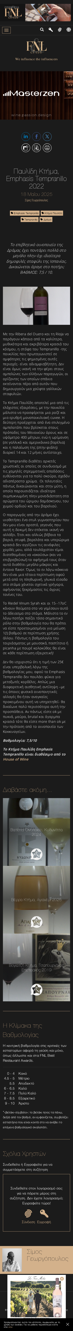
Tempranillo (31, 219)
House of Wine (15, 759)
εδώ (11, 1327)
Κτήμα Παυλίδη (53, 213)
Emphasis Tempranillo (26, 213)
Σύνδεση (28, 1222)
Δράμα (47, 219)
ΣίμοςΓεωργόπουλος (48, 1255)
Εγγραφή (44, 1222)
